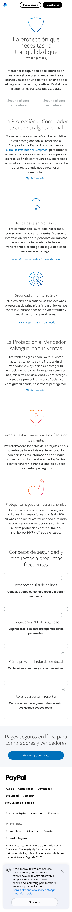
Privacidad (33, 831)
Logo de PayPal (5, 5)
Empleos (53, 813)
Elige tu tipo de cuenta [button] (36, 755)
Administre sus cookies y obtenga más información (34, 891)
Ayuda (10, 788)
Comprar (28, 795)
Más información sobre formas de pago (36, 259)
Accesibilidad (14, 831)
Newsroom (37, 813)
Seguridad (12, 795)
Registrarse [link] (52, 4)
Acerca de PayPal (16, 813)
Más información (36, 178)
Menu (67, 5)
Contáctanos (25, 788)
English (29, 802)
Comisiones (45, 788)
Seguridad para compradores (18, 103)
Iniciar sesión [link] (30, 4)
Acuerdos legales (16, 838)
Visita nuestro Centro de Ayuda (36, 322)
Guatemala (16, 802)
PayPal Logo (16, 778)
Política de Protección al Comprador (26, 150)
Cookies (49, 831)
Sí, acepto (34, 902)
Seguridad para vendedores (54, 103)
